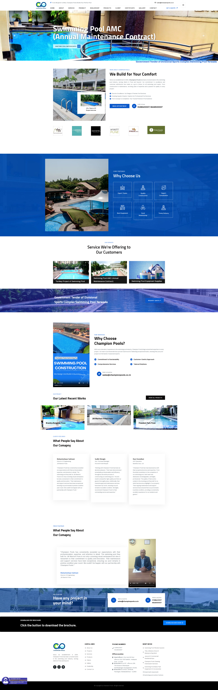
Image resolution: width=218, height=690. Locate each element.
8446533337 (118, 650)
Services (89, 654)
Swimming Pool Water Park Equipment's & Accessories (153, 668)
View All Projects (155, 398)
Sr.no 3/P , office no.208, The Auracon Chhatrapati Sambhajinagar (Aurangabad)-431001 (125, 666)
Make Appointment (119, 106)
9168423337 (118, 647)
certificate (130, 8)
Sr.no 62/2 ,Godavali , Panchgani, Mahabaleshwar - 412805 (125, 670)
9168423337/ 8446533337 (150, 107)
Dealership (94, 8)
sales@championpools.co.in (165, 3)
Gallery (142, 8)
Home (52, 8)
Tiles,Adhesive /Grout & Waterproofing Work (152, 652)
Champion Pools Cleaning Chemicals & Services (152, 662)
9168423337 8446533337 (157, 601)
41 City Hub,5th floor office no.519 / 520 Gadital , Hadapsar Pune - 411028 (125, 659)
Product (82, 8)
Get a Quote (171, 8)
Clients (89, 660)
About (61, 8)
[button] (203, 36)
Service (71, 8)
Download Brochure (174, 623)
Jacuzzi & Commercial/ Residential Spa (152, 657)
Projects (107, 8)
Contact (153, 8)
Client (118, 8)
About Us (89, 648)
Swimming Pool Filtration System (154, 648)
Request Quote (154, 300)
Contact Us (90, 669)
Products (89, 657)
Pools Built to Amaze (63, 47)
